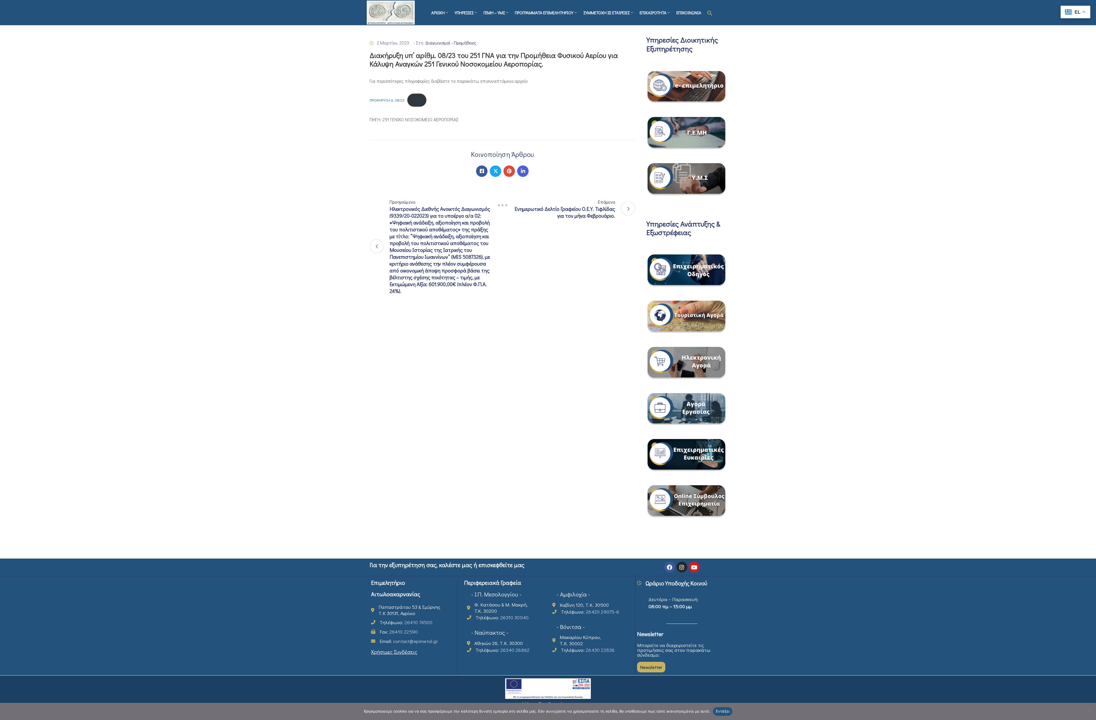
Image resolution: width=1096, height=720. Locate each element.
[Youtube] (694, 567)
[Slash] (502, 205)
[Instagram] (681, 567)
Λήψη (417, 100)
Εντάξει (723, 711)
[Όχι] (1089, 711)
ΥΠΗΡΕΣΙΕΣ (464, 12)
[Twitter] (495, 171)
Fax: (399, 631)
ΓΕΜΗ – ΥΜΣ (494, 12)
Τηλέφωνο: (406, 622)
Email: (409, 641)
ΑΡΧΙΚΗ (438, 12)
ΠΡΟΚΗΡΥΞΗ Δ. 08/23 (387, 100)
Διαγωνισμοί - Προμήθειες (450, 43)
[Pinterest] (509, 171)
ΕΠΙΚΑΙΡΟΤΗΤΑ (653, 12)
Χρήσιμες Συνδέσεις (394, 651)
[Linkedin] (523, 171)
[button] (710, 12)
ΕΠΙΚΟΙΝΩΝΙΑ (688, 12)
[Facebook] (481, 171)
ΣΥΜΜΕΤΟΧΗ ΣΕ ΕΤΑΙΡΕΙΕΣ (606, 12)
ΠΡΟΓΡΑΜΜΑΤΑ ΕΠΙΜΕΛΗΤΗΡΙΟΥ (544, 12)
